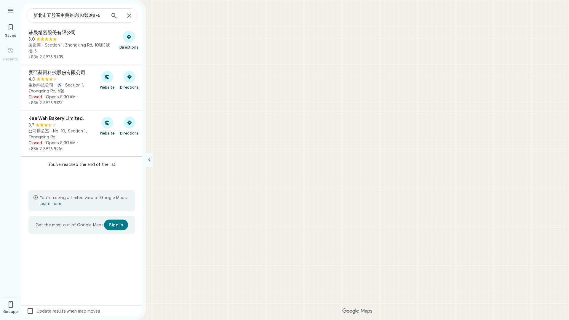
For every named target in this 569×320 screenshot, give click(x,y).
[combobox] (69, 15)
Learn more (50, 203)
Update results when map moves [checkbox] (63, 311)
